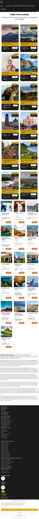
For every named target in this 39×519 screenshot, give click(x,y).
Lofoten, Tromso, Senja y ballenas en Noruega (32, 289)
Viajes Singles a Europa (5, 422)
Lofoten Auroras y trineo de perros (6, 213)
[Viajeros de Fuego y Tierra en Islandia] (6, 306)
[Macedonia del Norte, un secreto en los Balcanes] (32, 231)
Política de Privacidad (5, 497)
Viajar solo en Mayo (4, 447)
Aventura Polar (4, 215)
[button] (37, 500)
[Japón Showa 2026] (19, 206)
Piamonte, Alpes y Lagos (19, 238)
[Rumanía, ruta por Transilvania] (19, 257)
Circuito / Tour (30, 241)
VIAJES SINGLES (15, 5)
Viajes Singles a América (5, 419)
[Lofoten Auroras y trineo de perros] (6, 206)
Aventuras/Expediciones (5, 434)
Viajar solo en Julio (4, 450)
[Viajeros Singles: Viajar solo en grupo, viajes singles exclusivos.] (1, 2)
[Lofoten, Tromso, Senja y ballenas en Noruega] (32, 281)
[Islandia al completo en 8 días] (6, 331)
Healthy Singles (4, 435)
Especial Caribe (4, 426)
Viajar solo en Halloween (5, 460)
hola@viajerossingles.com (6, 412)
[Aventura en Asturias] (32, 306)
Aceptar (19, 509)
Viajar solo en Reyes (5, 464)
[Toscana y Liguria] (6, 257)
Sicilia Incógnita (31, 264)
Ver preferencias (19, 515)
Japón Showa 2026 (19, 213)
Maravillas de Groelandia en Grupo (32, 213)
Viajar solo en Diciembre (5, 456)
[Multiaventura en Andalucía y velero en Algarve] (6, 231)
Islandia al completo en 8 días (6, 339)
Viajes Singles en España (5, 423)
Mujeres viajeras (4, 436)
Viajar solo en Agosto (5, 451)
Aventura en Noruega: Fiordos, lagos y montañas (19, 314)
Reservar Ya (15, 50)
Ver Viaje (14, 47)
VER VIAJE (8, 222)
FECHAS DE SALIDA (22, 5)
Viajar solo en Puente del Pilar (6, 459)
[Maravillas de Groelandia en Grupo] (32, 206)
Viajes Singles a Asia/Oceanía (6, 421)
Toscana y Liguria (5, 264)
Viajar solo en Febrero (5, 443)
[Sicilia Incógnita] (32, 257)
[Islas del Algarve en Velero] (19, 281)
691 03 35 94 (3, 410)
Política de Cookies (4, 498)
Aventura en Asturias (32, 313)
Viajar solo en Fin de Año (5, 463)
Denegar (19, 512)
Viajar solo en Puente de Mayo (6, 467)
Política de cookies (15, 517)
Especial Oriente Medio (5, 425)
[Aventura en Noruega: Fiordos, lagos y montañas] (19, 306)
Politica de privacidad (20, 517)
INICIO (2, 6)
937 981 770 (3, 409)
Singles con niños (4, 431)
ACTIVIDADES (3, 9)
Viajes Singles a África (5, 418)
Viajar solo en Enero (4, 442)
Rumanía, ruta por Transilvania (19, 265)
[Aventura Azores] (6, 281)
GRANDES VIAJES (18, 217)
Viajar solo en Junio (4, 449)
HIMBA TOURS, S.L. (4, 408)
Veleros (2, 432)
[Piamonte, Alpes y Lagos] (19, 231)
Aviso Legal (24, 517)
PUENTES (28, 5)
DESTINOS (33, 5)
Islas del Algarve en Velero (19, 289)
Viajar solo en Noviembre (5, 455)
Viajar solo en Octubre (5, 454)
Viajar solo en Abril (4, 446)
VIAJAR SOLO (8, 5)
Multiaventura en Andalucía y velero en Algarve (6, 238)
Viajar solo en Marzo (4, 445)
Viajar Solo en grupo (4, 414)
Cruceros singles (4, 430)
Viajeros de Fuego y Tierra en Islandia (6, 314)
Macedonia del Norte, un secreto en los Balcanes (32, 238)
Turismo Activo (4, 241)
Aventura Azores (5, 288)
